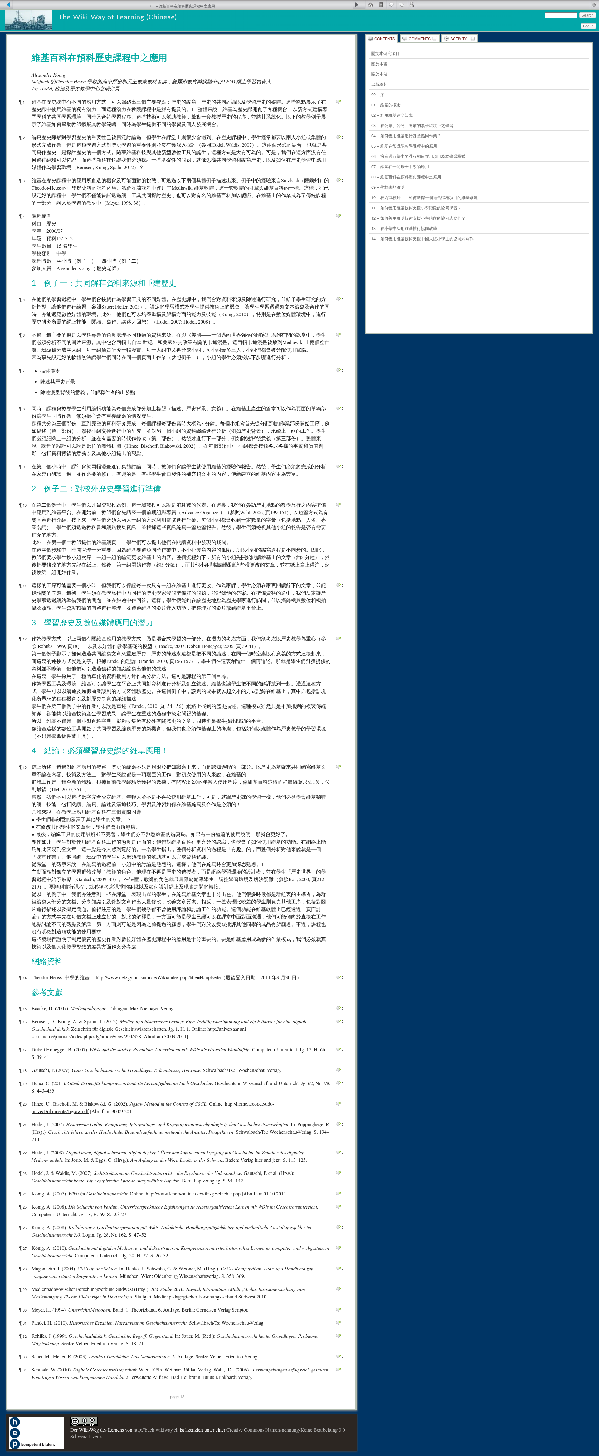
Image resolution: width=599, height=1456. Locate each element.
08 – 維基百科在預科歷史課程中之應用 (406, 177)
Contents (384, 38)
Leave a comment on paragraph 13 (338, 767)
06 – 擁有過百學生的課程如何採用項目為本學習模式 (418, 156)
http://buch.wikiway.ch (156, 1429)
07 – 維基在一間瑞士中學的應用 (400, 166)
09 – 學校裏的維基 (388, 187)
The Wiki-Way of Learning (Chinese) (117, 17)
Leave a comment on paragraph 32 (338, 1336)
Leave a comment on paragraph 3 (338, 180)
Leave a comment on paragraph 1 (338, 102)
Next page (359, 4)
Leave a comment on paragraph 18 (338, 1070)
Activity (458, 38)
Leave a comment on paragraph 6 (338, 335)
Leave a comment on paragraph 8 (338, 408)
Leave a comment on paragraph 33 (338, 1356)
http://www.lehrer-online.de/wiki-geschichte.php (193, 1193)
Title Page (381, 4)
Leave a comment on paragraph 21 (338, 1124)
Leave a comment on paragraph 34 (338, 1369)
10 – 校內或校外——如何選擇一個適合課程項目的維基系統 (424, 197)
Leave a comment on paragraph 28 (338, 1268)
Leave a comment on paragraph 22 (338, 1152)
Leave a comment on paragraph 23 (338, 1173)
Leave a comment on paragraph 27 (338, 1248)
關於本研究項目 (385, 53)
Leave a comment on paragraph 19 (338, 1083)
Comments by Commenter (412, 4)
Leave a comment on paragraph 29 (338, 1289)
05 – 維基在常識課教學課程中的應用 (404, 146)
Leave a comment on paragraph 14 (338, 977)
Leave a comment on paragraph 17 (338, 1049)
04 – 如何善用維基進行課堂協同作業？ (406, 136)
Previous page (6, 4)
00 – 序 (377, 94)
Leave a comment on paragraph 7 (338, 370)
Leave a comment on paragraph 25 (338, 1207)
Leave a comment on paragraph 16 (338, 1021)
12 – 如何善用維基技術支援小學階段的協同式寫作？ (418, 218)
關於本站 (379, 74)
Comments (420, 38)
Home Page (370, 4)
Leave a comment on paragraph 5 (338, 299)
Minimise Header (594, 4)
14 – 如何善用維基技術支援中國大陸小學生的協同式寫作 (422, 238)
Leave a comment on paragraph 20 (338, 1104)
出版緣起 (379, 84)
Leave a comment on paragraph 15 (338, 1008)
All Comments (401, 4)
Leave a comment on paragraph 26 (338, 1227)
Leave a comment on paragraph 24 (338, 1193)
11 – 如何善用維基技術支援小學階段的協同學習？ (416, 208)
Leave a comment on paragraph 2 (338, 137)
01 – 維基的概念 (386, 105)
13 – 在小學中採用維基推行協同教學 (404, 228)
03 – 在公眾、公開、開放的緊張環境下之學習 (412, 125)
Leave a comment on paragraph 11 (338, 585)
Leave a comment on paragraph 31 (338, 1323)
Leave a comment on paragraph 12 (338, 638)
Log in (588, 26)
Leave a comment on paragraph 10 (338, 505)
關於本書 (379, 63)
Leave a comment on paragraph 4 (338, 216)
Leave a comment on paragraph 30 (338, 1309)
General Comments (391, 4)
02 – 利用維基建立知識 (392, 115)
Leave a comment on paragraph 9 (338, 466)
